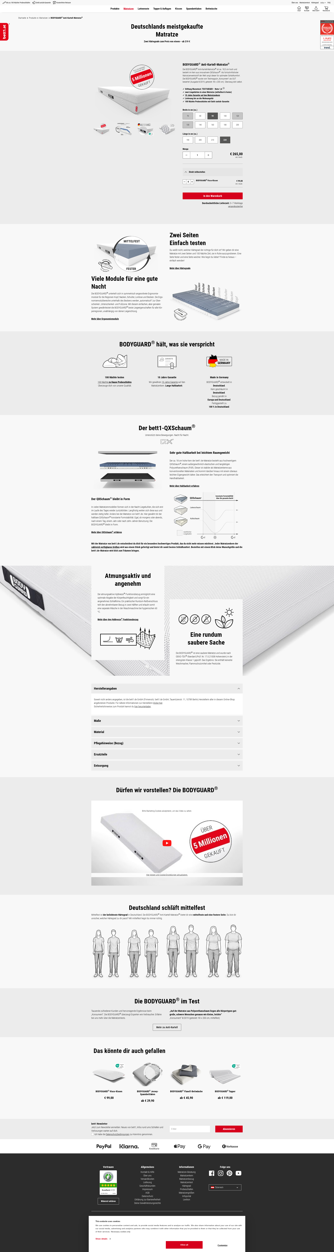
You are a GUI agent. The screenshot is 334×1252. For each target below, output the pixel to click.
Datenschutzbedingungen (117, 1134)
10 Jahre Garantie (170, 382)
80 (200, 116)
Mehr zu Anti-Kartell (167, 1027)
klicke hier (157, 703)
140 (200, 125)
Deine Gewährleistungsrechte (147, 1203)
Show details (101, 1239)
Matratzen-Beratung (187, 1172)
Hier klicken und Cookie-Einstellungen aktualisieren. (167, 875)
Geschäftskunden (147, 1185)
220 (225, 140)
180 (225, 125)
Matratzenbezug (186, 1179)
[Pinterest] (229, 1173)
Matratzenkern (186, 1175)
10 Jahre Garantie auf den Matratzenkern (202, 95)
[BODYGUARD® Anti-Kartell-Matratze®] (134, 92)
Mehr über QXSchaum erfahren (106, 532)
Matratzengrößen (186, 1192)
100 (225, 116)
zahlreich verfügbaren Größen (105, 547)
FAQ (328, 3)
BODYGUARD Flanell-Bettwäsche (186, 1091)
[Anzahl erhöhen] (208, 155)
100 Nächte (115, 382)
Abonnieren (229, 1129)
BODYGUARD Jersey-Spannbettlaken (147, 1093)
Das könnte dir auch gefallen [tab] (129, 1051)
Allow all (184, 1245)
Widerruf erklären (108, 1201)
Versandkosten (147, 1179)
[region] (134, 100)
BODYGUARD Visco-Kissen (109, 1091)
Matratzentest (305, 3)
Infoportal (186, 1196)
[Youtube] (238, 1173)
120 (239, 117)
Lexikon (186, 1199)
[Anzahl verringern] (186, 155)
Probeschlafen (186, 1189)
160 (212, 125)
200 (237, 125)
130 (189, 125)
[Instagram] (220, 1173)
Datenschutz (147, 1196)
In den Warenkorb (212, 195)
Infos (322, 3)
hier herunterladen (142, 706)
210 (212, 140)
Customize (222, 1245)
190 (187, 140)
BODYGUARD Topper (225, 1091)
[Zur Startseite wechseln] (5, 32)
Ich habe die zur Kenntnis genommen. (123, 1134)
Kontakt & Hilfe (147, 1172)
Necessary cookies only (120, 1232)
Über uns (295, 3)
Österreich (219, 1187)
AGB (147, 1192)
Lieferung (147, 1182)
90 (213, 116)
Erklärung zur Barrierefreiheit (147, 1199)
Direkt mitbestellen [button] (197, 172)
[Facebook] (211, 1173)
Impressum (147, 1189)
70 (190, 117)
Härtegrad (315, 3)
